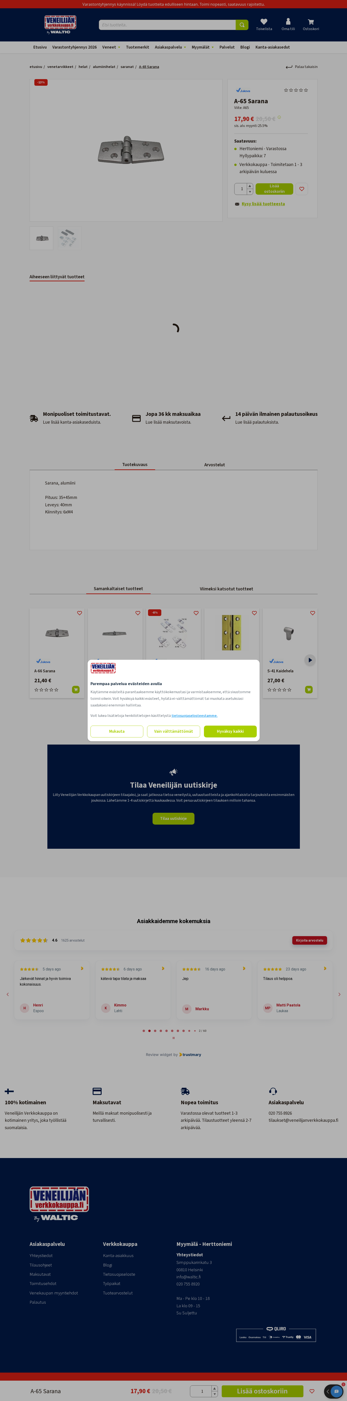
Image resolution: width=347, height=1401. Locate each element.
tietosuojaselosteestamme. (194, 715)
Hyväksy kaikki (230, 731)
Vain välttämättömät (173, 731)
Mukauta (117, 731)
